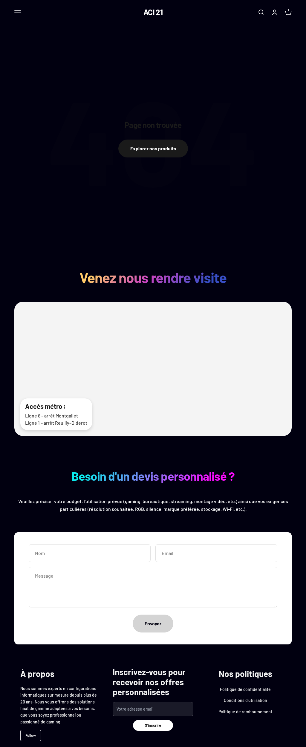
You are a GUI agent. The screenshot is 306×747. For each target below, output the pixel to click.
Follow (30, 735)
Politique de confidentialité (245, 689)
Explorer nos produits (153, 148)
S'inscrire (153, 725)
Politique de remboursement (245, 711)
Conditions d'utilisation (245, 700)
